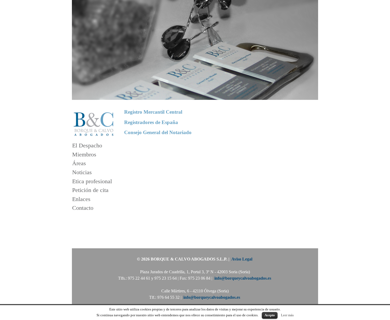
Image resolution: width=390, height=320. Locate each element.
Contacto (82, 208)
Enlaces (81, 199)
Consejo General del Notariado (158, 132)
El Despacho (87, 145)
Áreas (79, 163)
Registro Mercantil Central (153, 112)
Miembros (84, 154)
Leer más (287, 315)
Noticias (82, 172)
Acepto (270, 315)
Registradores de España (151, 122)
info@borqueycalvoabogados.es (242, 278)
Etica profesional (92, 181)
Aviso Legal (241, 259)
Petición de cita (90, 190)
